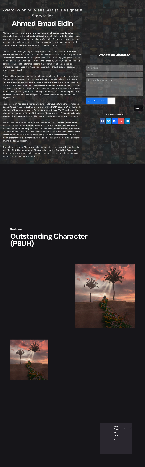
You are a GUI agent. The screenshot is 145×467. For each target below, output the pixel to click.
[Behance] (115, 121)
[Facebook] (102, 121)
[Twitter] (108, 121)
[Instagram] (121, 121)
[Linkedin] (127, 121)
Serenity (116, 435)
